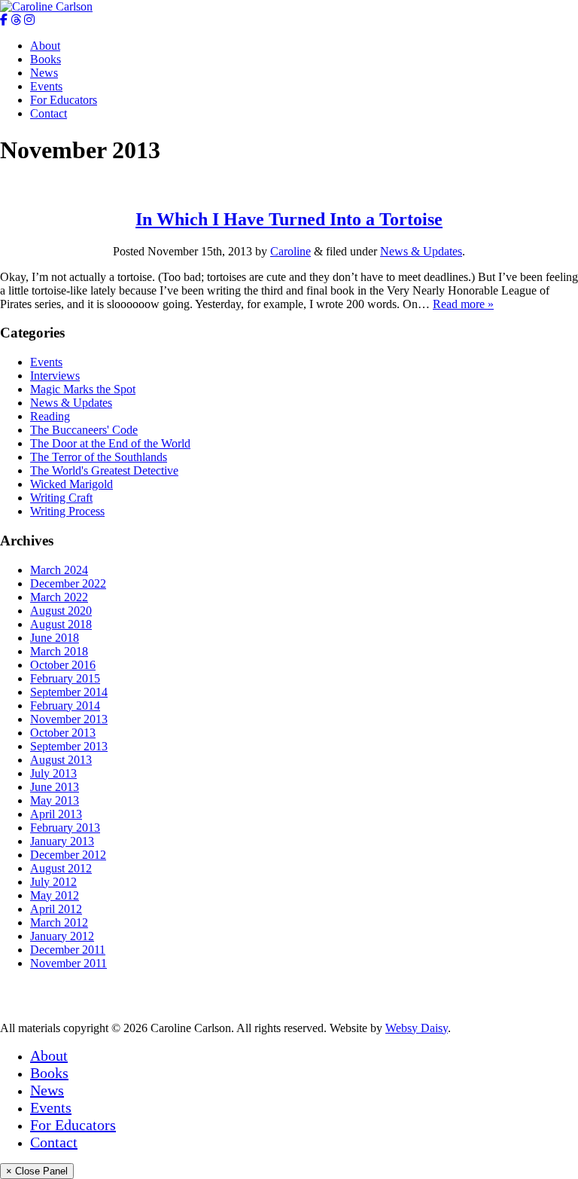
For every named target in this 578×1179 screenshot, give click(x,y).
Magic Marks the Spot (82, 389)
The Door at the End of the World (110, 443)
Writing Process (67, 511)
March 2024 (59, 570)
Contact (48, 113)
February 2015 (65, 678)
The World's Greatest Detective (104, 470)
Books (45, 59)
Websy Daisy (416, 1028)
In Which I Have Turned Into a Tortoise (289, 219)
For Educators (63, 99)
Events (46, 86)
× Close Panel (37, 1171)
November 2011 (68, 963)
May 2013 (54, 800)
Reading (50, 416)
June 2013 (54, 786)
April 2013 (56, 814)
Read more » (463, 304)
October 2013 (63, 732)
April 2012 (56, 909)
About (45, 45)
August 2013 (61, 759)
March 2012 (59, 922)
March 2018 (59, 651)
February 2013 (65, 827)
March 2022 (59, 597)
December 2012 (68, 854)
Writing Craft (61, 497)
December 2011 (67, 949)
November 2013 (69, 719)
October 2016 (63, 664)
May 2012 (54, 895)
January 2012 (62, 936)
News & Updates (421, 251)
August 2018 (61, 624)
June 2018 (54, 637)
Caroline (290, 251)
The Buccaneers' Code (84, 429)
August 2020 (61, 610)
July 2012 (53, 881)
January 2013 (62, 841)
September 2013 (69, 746)
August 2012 (61, 868)
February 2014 (65, 705)
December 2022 (68, 583)
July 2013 (53, 773)
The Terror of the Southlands (98, 457)
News (44, 72)
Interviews (55, 375)
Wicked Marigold (71, 484)
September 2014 (69, 692)
